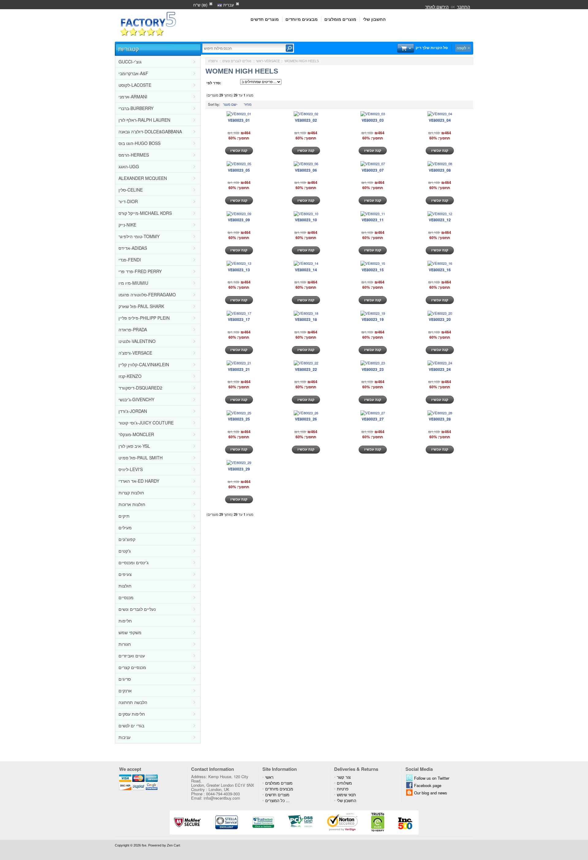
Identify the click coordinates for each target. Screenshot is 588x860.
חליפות (125, 621)
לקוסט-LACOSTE (135, 85)
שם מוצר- (230, 104)
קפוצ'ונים (127, 539)
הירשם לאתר (437, 6)
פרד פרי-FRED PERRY (140, 271)
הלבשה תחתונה (133, 702)
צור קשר (344, 777)
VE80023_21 (239, 369)
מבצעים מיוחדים (301, 19)
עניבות (124, 737)
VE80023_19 (373, 319)
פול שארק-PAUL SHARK (141, 306)
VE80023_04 (440, 120)
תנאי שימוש (346, 794)
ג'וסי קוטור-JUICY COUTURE (146, 423)
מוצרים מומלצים (340, 19)
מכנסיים (126, 597)
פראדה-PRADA (133, 329)
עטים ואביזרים (132, 656)
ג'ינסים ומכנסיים (134, 562)
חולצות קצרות (131, 492)
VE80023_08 (440, 170)
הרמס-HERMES (134, 155)
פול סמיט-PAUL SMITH (141, 458)
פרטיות (343, 789)
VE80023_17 (239, 319)
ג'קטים (125, 551)
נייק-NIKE (127, 225)
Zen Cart (173, 845)
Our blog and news (430, 793)
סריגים (125, 679)
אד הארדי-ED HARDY (139, 481)
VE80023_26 (306, 419)
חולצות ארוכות (132, 504)
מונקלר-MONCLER (136, 434)
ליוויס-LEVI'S (131, 469)
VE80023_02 (306, 120)
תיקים (124, 516)
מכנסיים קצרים (132, 667)
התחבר (463, 6)
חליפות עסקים (132, 714)
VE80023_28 (440, 419)
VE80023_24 (440, 369)
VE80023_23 (373, 369)
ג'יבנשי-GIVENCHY (136, 399)
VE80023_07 (373, 170)
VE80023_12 (440, 220)
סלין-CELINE (131, 190)
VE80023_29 (239, 469)
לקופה (461, 47)
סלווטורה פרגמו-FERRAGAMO (147, 294)
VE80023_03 (373, 120)
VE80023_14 (306, 269)
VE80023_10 (306, 220)
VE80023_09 (239, 220)
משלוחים (344, 783)
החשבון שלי (374, 19)
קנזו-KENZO (130, 376)
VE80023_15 (373, 269)
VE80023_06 (306, 170)
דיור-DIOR (128, 201)
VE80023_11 (373, 220)
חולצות (125, 586)
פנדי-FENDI (130, 260)
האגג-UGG (129, 166)
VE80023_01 (239, 120)
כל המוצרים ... (277, 800)
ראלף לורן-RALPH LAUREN (144, 120)
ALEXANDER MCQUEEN (143, 178)
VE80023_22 (306, 369)
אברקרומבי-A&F (133, 73)
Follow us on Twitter (431, 778)
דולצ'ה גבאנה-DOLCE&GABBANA (150, 131)
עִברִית (228, 5)
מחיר (247, 104)
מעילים (125, 527)
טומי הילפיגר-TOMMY (139, 236)
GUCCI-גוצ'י (130, 62)
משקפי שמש (130, 632)
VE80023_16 (440, 269)
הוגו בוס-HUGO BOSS (139, 143)
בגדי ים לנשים (131, 725)
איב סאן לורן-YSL (134, 446)
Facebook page (427, 785)
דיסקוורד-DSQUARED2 (140, 388)
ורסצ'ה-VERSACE (135, 353)
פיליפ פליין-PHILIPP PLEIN (144, 318)
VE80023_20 (440, 319)
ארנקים (125, 690)
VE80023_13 (239, 269)
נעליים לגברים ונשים (137, 609)
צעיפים (125, 574)
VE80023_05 (239, 170)
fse (144, 845)
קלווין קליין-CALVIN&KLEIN (144, 364)
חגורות (125, 644)
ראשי (259, 61)
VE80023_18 (306, 319)
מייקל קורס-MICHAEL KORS (145, 213)
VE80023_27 (373, 419)
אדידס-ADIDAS (133, 248)
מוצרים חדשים (265, 19)
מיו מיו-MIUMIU (133, 283)
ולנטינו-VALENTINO (137, 341)
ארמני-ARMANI (133, 96)
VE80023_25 (239, 419)
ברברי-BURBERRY (136, 108)
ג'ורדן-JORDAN (133, 411)
